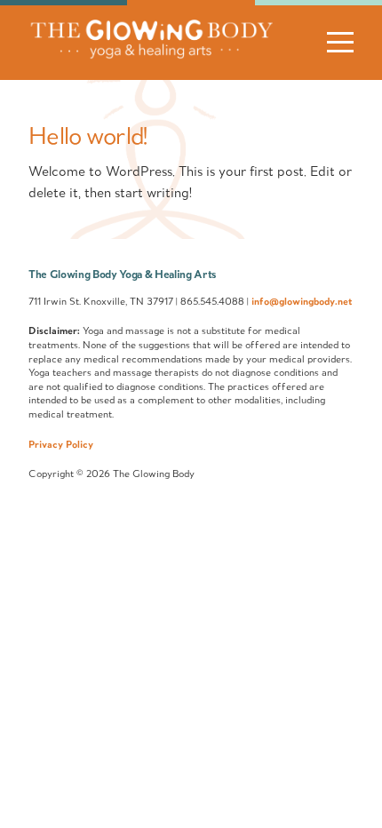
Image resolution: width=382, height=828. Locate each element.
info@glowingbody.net (302, 301)
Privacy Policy (60, 444)
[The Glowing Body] (150, 54)
